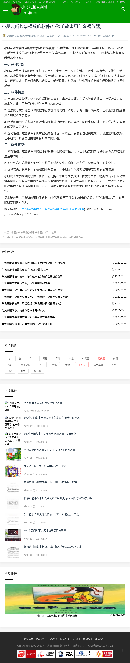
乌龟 (54, 364)
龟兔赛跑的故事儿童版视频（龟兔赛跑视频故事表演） (32, 303)
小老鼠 (85, 358)
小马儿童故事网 (32, 13)
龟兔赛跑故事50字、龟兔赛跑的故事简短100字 (28, 324)
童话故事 (52, 639)
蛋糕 (67, 364)
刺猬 (115, 358)
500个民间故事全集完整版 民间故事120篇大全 (50, 433)
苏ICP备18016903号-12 (100, 645)
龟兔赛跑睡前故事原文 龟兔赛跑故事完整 (25, 269)
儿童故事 (76, 639)
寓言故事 (64, 639)
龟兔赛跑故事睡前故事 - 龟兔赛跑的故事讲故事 (28, 317)
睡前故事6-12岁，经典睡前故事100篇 (45, 466)
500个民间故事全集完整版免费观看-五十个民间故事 (53, 417)
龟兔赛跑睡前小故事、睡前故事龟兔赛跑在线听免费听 (32, 276)
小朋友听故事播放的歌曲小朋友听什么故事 (33, 232)
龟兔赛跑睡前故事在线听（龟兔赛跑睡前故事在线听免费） (35, 262)
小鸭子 (115, 364)
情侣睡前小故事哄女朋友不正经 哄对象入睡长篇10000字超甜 (58, 498)
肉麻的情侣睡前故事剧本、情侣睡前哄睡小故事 (50, 482)
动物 (58, 358)
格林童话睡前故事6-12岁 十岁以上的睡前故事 (49, 449)
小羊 (41, 364)
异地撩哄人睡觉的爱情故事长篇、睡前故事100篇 (51, 514)
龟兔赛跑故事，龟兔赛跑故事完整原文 (23, 310)
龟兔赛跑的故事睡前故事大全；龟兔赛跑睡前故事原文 (32, 290)
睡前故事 (40, 639)
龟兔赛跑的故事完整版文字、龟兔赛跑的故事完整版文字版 (35, 296)
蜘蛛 (23, 371)
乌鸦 (10, 371)
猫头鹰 (101, 358)
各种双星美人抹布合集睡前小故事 (43, 402)
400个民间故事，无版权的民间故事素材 (46, 530)
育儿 (31, 358)
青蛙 (44, 358)
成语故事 (98, 364)
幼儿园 (37, 371)
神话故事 (99, 639)
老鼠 (71, 358)
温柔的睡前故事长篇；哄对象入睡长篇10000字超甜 (53, 546)
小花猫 (81, 364)
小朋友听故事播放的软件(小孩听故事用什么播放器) (51, 209)
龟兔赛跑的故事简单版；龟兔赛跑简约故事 (26, 283)
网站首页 (28, 639)
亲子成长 (25, 364)
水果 (10, 364)
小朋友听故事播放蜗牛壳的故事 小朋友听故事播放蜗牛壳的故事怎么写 (48, 236)
